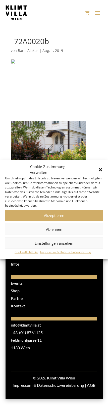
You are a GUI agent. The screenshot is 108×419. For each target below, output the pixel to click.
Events (17, 283)
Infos (15, 264)
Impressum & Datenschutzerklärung (65, 252)
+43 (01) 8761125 (27, 332)
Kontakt (18, 305)
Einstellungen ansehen (54, 243)
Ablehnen (54, 229)
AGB (91, 385)
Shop (15, 290)
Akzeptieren (54, 215)
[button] (100, 169)
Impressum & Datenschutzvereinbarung (48, 385)
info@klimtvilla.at (26, 325)
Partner (17, 298)
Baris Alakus (28, 50)
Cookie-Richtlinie (26, 252)
